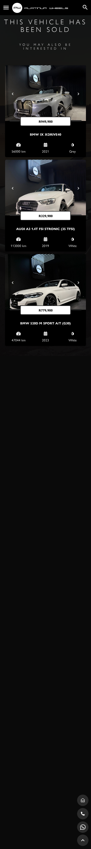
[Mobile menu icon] (6, 8)
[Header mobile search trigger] (85, 7)
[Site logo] (40, 8)
